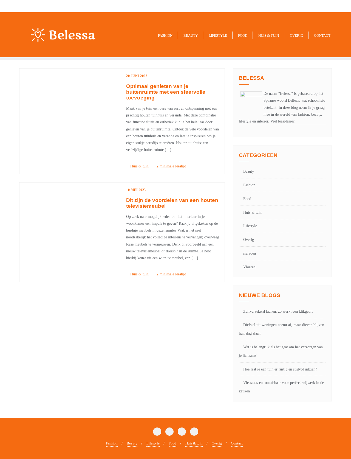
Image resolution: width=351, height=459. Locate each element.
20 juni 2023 (136, 76)
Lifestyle (250, 226)
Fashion (249, 185)
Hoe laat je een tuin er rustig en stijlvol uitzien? (280, 369)
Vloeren (249, 267)
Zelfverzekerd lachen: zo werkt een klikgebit (278, 311)
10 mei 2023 (136, 190)
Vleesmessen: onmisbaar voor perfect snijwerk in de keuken (281, 387)
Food (247, 199)
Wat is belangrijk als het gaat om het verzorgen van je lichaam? (281, 351)
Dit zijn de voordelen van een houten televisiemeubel (172, 203)
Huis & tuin (139, 166)
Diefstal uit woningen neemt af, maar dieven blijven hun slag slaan (281, 329)
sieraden (249, 253)
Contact (237, 443)
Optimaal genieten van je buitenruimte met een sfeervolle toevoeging (165, 92)
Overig (248, 240)
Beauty (248, 171)
